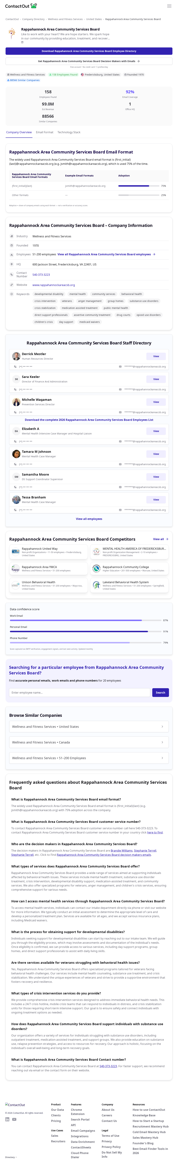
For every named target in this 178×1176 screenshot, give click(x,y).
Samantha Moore (35, 474)
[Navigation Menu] (169, 5)
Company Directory (33, 19)
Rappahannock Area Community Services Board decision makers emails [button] (104, 855)
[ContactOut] (22, 6)
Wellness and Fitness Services (65, 19)
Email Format (44, 132)
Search (160, 692)
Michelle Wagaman (37, 399)
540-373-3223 (41, 275)
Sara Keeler (31, 376)
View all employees (89, 519)
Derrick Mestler (34, 354)
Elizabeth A (30, 428)
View (156, 356)
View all (158, 539)
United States (94, 19)
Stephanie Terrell (145, 850)
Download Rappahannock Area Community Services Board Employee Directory (89, 51)
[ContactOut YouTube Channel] (14, 1136)
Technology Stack (69, 132)
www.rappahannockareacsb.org (54, 285)
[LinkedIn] (22, 42)
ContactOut (12, 19)
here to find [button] (155, 832)
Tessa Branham (34, 497)
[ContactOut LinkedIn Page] (7, 1136)
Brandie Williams (122, 850)
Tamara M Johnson (36, 451)
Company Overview (19, 132)
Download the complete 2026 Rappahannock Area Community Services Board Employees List (89, 420)
